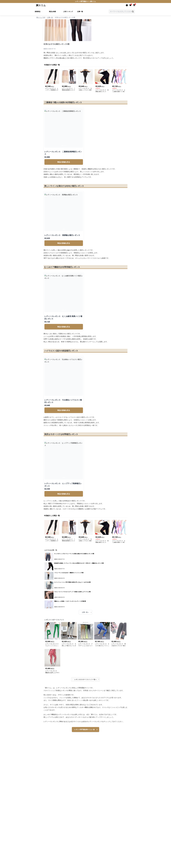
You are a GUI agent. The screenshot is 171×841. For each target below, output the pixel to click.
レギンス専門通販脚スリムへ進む (84, 730)
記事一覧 (80, 11)
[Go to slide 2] (62, 145)
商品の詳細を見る (63, 162)
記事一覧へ (86, 612)
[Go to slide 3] (63, 145)
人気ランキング (68, 11)
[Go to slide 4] (65, 310)
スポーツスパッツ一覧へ (86, 679)
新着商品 (37, 11)
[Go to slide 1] (61, 145)
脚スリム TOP (40, 17)
